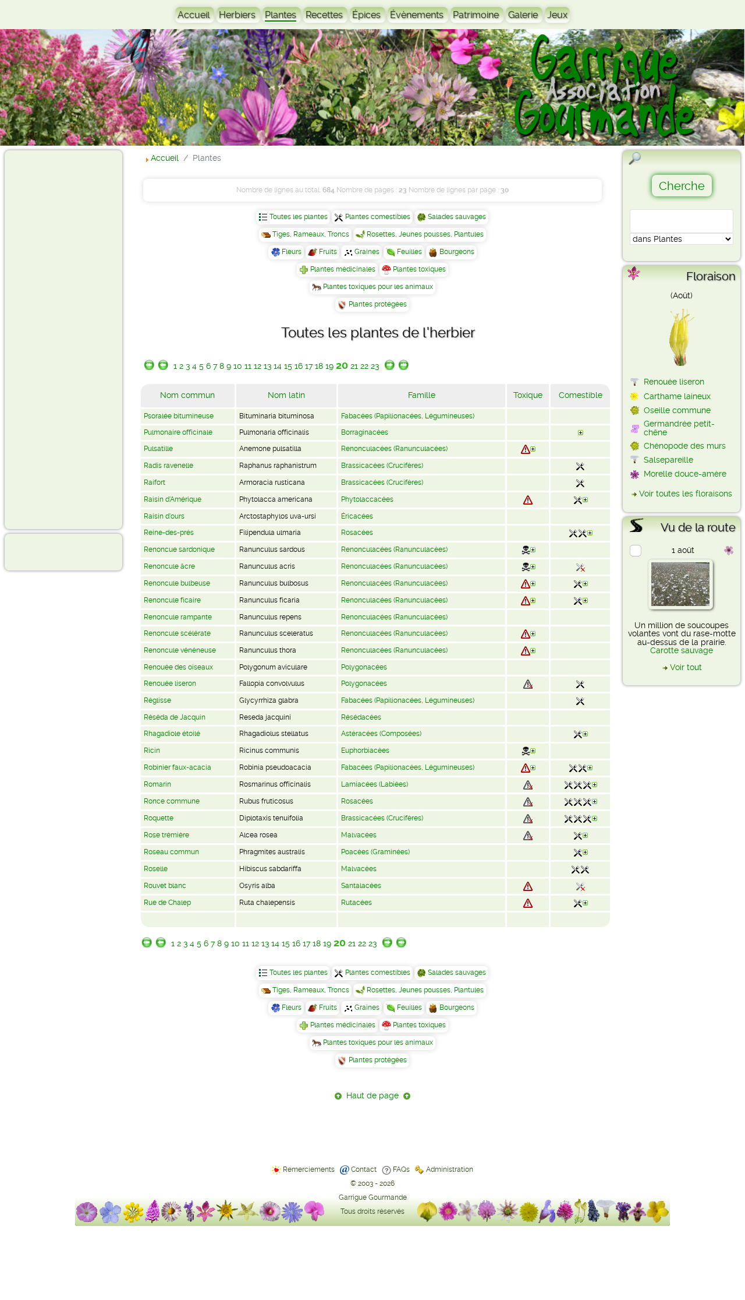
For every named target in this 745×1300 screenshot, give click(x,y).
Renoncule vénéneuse (180, 650)
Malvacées (359, 835)
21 (354, 366)
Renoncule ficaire (172, 600)
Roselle (156, 869)
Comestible (580, 395)
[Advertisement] (55, 339)
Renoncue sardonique (179, 549)
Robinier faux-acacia (177, 767)
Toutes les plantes (298, 217)
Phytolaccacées (367, 499)
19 (329, 366)
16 (299, 366)
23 (375, 366)
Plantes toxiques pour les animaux (378, 287)
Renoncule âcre (169, 566)
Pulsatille (158, 449)
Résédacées (361, 717)
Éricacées (357, 516)
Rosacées (357, 533)
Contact (364, 1169)
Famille (421, 395)
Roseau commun (171, 852)
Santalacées (361, 886)
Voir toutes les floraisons (685, 493)
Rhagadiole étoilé (172, 734)
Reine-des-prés (169, 533)
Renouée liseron (170, 683)
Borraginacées (364, 432)
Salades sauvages (457, 217)
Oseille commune (677, 410)
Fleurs (291, 252)
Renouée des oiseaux (178, 667)
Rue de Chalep (167, 903)
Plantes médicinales (342, 269)
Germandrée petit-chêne (679, 427)
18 (319, 366)
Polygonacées (364, 667)
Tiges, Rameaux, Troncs (310, 234)
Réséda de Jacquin (174, 717)
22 (364, 366)
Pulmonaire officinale (178, 432)
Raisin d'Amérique (172, 499)
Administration (449, 1169)
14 (278, 366)
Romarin (157, 784)
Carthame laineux (677, 396)
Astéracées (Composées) (381, 734)
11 (247, 366)
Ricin (152, 750)
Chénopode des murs (685, 445)
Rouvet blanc (165, 886)
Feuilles (409, 252)
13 (267, 366)
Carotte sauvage (681, 650)
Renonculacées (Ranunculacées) (394, 449)
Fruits (328, 252)
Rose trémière (166, 835)
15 (288, 366)
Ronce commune (172, 801)
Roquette (158, 818)
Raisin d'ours (164, 516)
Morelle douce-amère (685, 473)
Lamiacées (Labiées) (374, 784)
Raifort (154, 482)
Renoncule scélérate (177, 633)
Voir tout (686, 667)
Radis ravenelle (168, 465)
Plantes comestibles (377, 217)
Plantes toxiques (419, 269)
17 (309, 366)
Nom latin (286, 395)
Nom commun (187, 395)
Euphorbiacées (365, 750)
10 (237, 366)
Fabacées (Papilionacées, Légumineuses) (407, 416)
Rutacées (356, 903)
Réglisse (157, 700)
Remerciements (309, 1169)
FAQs (401, 1169)
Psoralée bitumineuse (179, 416)
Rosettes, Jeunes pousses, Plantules (425, 234)
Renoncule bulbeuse (177, 583)
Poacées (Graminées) (375, 852)
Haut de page (372, 1095)
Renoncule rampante (178, 617)
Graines (366, 252)
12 (257, 366)
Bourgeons (456, 252)
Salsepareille (668, 459)
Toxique (527, 395)
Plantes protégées (378, 304)
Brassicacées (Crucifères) (382, 465)
